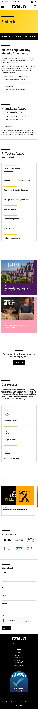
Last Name (5, 580)
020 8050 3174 (4, 1)
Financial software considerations (11, 36)
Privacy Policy (9, 702)
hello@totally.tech (14, 1)
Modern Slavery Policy (19, 702)
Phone (4, 595)
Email (3, 588)
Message (4, 603)
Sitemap (27, 702)
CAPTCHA (4, 615)
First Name (5, 572)
